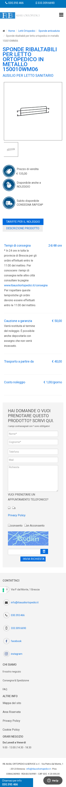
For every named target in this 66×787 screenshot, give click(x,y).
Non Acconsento (34, 525)
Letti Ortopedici (26, 30)
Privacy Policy (17, 515)
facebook (16, 640)
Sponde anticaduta (49, 30)
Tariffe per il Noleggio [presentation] (23, 221)
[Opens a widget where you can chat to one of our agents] (52, 780)
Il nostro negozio (12, 671)
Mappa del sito (12, 703)
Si (9, 508)
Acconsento (15, 525)
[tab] (23, 222)
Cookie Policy (11, 729)
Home (11, 30)
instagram (16, 653)
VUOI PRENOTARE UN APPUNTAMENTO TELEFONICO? (28, 497)
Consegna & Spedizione (16, 680)
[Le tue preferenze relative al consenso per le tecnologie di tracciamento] (3, 590)
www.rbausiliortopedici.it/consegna (26, 285)
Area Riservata (12, 712)
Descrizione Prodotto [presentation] (22, 228)
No (14, 508)
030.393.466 (16, 3)
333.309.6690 (46, 3)
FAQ (5, 689)
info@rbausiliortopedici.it (25, 602)
